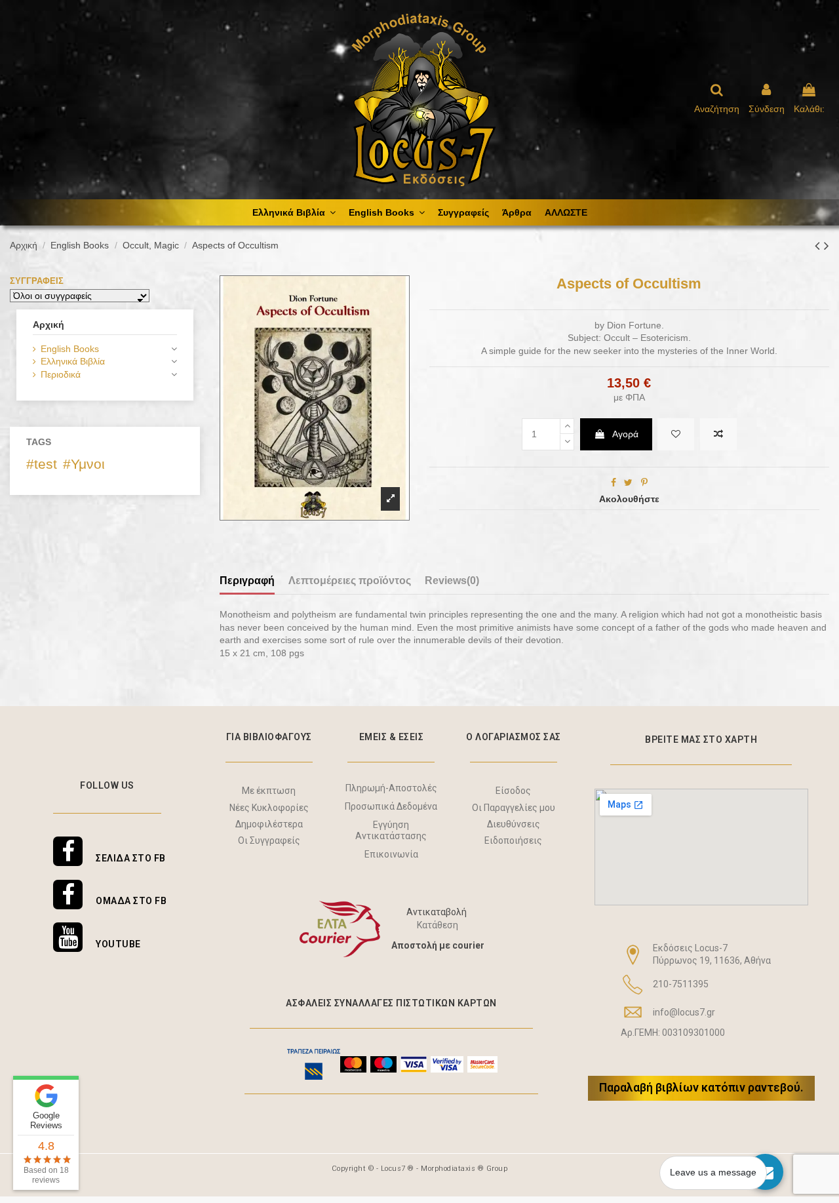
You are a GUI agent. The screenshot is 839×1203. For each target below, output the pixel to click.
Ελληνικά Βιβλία (73, 361)
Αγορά (625, 434)
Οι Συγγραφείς (269, 840)
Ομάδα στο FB (131, 901)
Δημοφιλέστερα (269, 824)
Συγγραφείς (37, 281)
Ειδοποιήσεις (513, 840)
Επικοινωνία (391, 854)
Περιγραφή (247, 580)
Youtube (118, 944)
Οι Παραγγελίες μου (513, 807)
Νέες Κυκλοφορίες (269, 807)
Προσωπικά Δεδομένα (391, 806)
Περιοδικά (61, 374)
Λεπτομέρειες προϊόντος (349, 580)
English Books (70, 349)
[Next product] (826, 245)
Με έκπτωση (269, 790)
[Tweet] (628, 482)
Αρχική (48, 324)
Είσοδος (513, 790)
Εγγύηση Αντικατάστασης (391, 830)
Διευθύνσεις (513, 824)
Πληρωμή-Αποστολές (391, 788)
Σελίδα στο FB (131, 858)
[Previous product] (819, 245)
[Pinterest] (644, 482)
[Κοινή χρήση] (613, 482)
